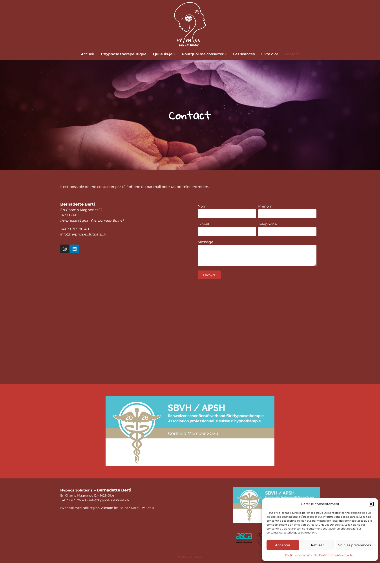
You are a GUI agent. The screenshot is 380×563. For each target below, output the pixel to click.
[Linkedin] (74, 249)
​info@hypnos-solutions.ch (83, 234)
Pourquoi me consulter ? (204, 54)
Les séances (244, 54)
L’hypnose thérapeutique (123, 54)
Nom (202, 206)
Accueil (87, 54)
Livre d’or (269, 54)
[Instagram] (64, 249)
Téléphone (267, 224)
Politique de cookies (298, 555)
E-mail (203, 224)
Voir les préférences (354, 545)
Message (205, 242)
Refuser (317, 545)
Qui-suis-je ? (164, 54)
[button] (371, 504)
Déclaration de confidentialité (333, 555)
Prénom (265, 206)
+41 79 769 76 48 (74, 229)
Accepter (282, 545)
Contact (292, 54)
